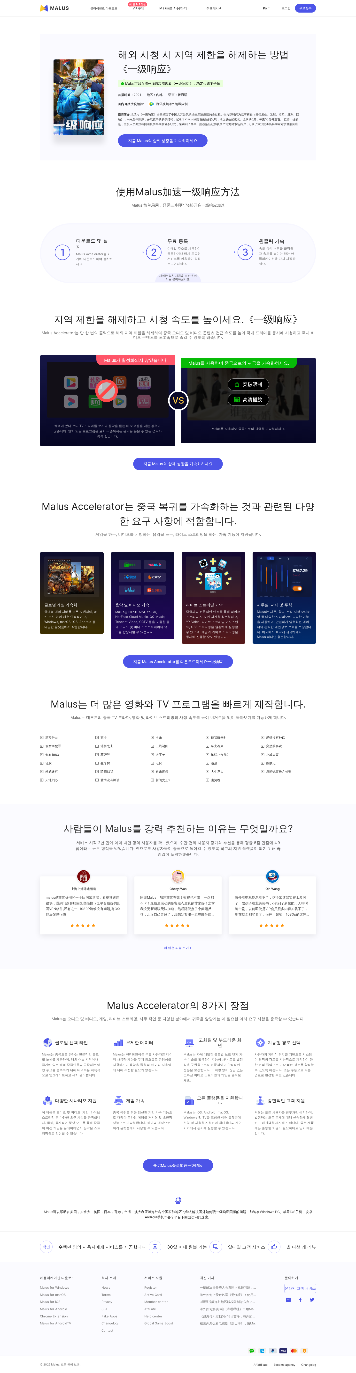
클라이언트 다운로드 (103, 8)
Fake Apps (109, 1316)
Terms (106, 1295)
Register (150, 1287)
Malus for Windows (54, 1287)
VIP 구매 (137, 8)
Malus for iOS (50, 1302)
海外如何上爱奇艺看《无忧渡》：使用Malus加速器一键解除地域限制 (229, 1295)
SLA (104, 1309)
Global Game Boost (158, 1323)
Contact (107, 1330)
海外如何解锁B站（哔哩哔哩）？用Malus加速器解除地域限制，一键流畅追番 (229, 1309)
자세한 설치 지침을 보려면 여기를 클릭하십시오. (178, 277)
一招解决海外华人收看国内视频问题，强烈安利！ (229, 1287)
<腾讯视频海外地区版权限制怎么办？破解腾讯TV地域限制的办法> (229, 1302)
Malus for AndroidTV (55, 1323)
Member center (156, 1302)
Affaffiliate (261, 1364)
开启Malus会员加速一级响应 (178, 1165)
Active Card (153, 1295)
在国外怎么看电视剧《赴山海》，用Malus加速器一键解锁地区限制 (229, 1323)
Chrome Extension (54, 1316)
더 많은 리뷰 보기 (176, 948)
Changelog (109, 1323)
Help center (153, 1316)
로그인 (286, 8)
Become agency (284, 1364)
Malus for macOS (53, 1295)
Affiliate (150, 1309)
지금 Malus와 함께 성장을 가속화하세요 (162, 140)
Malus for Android (53, 1309)
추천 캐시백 (214, 8)
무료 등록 (305, 8)
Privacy (106, 1302)
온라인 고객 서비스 (300, 1288)
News (105, 1287)
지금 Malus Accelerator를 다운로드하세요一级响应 (178, 661)
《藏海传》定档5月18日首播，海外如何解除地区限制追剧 (229, 1316)
